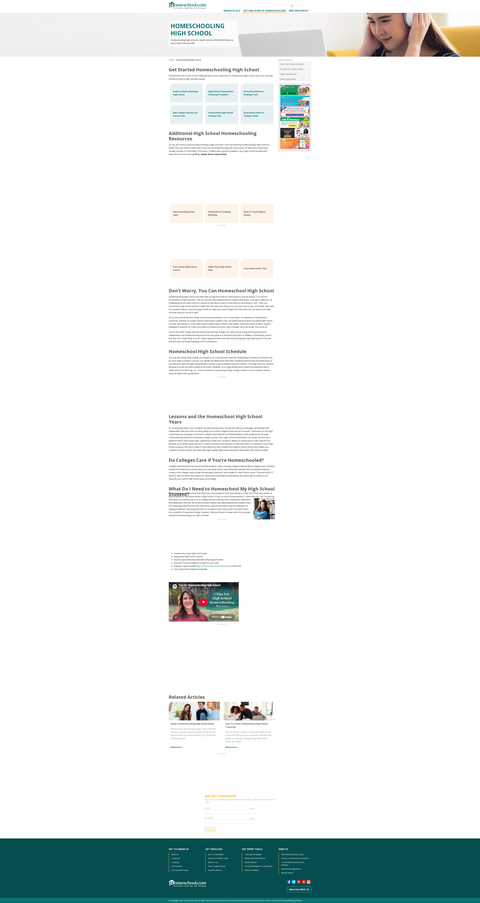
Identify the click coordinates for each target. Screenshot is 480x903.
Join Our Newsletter (216, 854)
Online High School (288, 79)
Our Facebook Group (180, 870)
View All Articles (287, 873)
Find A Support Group (216, 866)
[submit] (292, 6)
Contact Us (176, 858)
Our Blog (175, 862)
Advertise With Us (215, 870)
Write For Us (213, 862)
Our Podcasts (177, 866)
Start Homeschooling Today (292, 854)
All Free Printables (252, 870)
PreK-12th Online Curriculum (292, 64)
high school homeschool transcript (213, 566)
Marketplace (232, 10)
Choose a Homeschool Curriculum (295, 858)
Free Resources (298, 10)
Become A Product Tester (218, 858)
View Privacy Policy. (222, 900)
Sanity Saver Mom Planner (255, 858)
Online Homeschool (288, 74)
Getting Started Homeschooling (264, 10)
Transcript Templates (253, 854)
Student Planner (251, 862)
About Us (175, 854)
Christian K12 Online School (291, 69)
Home (171, 60)
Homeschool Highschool (291, 869)
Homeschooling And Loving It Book (259, 866)
